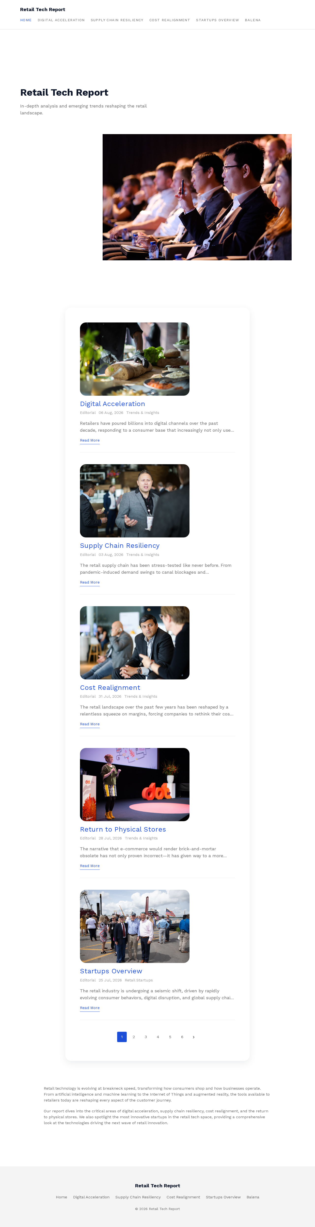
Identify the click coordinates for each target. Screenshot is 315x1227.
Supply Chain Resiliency (117, 20)
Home (26, 20)
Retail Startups (139, 980)
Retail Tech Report (42, 9)
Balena (253, 20)
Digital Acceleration (61, 20)
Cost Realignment (169, 20)
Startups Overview (217, 20)
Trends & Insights (142, 412)
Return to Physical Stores (123, 829)
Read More (90, 440)
